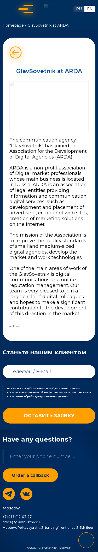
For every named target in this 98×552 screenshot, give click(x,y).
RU (79, 9)
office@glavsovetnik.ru (21, 522)
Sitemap (65, 547)
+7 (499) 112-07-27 (17, 517)
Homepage (13, 25)
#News (14, 326)
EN (90, 9)
